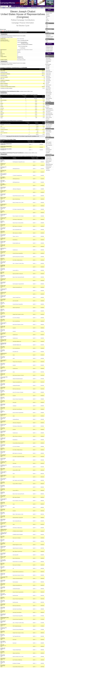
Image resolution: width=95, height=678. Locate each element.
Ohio (1, 98)
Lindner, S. (2, 410)
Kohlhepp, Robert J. (3, 248)
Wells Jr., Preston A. (3, 173)
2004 (5, 30)
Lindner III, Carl (2, 373)
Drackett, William (2, 559)
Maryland (1, 106)
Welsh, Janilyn (2, 661)
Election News (34, 7)
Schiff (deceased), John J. (4, 617)
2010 (10, 30)
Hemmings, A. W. (3, 163)
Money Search (13, 7)
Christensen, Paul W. (3, 353)
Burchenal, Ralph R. (3, 190)
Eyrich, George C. (3, 549)
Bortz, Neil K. (2, 634)
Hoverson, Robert (3, 241)
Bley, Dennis (2, 390)
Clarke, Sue (2, 309)
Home (4, 7)
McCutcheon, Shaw (3, 170)
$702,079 (19, 40)
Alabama (1, 114)
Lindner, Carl (2, 397)
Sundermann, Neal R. (3, 627)
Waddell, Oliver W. (3, 278)
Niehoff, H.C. (2, 258)
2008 (8, 30)
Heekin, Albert (2, 319)
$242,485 (19, 42)
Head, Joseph (2, 434)
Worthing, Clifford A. (3, 471)
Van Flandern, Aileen (3, 461)
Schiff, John (2, 302)
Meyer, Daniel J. (2, 441)
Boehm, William (2, 468)
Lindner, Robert (2, 407)
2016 (16, 30)
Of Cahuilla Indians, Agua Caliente (6, 148)
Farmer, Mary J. (2, 363)
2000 (1, 30)
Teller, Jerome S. (2, 658)
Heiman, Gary (2, 312)
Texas (1, 101)
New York (1, 109)
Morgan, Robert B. (3, 251)
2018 (18, 30)
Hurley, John (2, 644)
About (42, 7)
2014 (14, 30)
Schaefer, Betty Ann (3, 624)
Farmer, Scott (2, 366)
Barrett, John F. (2, 200)
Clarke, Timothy (2, 515)
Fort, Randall (2, 305)
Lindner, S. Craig (2, 590)
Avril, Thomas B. (2, 444)
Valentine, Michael (3, 546)
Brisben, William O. (3, 207)
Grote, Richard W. (3, 234)
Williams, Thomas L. (3, 322)
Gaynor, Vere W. (2, 224)
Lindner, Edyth (2, 400)
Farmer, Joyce (2, 329)
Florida (1, 111)
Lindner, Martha (2, 383)
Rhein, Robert (2, 512)
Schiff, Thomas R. (3, 261)
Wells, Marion (2, 183)
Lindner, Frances (2, 580)
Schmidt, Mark (2, 268)
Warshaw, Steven (3, 285)
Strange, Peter (2, 275)
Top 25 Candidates (23, 7)
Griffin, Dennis (2, 231)
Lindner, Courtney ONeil (3, 576)
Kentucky (1, 103)
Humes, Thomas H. (3, 478)
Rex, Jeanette (2, 485)
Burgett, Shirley (2, 593)
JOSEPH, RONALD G (3, 529)
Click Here (8, 136)
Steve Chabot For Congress (21, 59)
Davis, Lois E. (2, 539)
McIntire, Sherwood (3, 522)
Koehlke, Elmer (2, 502)
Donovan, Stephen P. (3, 214)
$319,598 (19, 44)
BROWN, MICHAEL (3, 339)
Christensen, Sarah (3, 292)
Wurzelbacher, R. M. (3, 505)
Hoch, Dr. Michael (3, 458)
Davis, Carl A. (2, 563)
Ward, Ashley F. (2, 356)
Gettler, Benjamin (2, 227)
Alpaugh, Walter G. (3, 187)
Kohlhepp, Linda (2, 244)
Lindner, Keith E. (2, 380)
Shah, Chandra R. (3, 495)
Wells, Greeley (2, 180)
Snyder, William (2, 641)
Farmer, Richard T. (3, 431)
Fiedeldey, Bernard (3, 295)
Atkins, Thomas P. (3, 417)
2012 (12, 30)
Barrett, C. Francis (3, 197)
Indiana (1, 117)
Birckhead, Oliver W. (3, 414)
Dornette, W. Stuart (3, 217)
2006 (6, 30)
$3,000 (19, 46)
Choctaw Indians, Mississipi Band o (6, 143)
